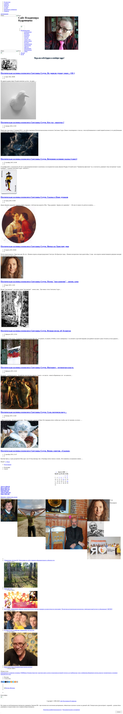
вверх (118, 712)
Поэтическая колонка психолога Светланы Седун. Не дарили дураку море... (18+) (38, 73)
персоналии (27, 45)
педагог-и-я (67, 673)
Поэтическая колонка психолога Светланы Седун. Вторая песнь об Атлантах (36, 331)
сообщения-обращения (87, 673)
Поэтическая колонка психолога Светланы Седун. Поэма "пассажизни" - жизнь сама (39, 281)
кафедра (26, 47)
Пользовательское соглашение (71, 709)
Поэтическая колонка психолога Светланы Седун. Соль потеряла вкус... (34, 412)
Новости (6, 5)
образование (27, 48)
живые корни (28, 41)
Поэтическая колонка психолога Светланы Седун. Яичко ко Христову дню (35, 246)
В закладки (7, 2)
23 (67, 481)
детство (26, 38)
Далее (8, 461)
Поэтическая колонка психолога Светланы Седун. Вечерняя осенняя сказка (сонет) (39, 159)
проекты (26, 36)
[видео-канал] (2, 54)
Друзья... (6, 6)
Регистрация (7, 464)
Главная (6, 3)
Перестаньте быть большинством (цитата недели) (18, 667)
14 (63, 479)
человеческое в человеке (110, 673)
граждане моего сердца (44, 673)
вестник (26, 42)
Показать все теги (6, 674)
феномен (26, 33)
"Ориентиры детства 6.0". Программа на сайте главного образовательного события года (29, 560)
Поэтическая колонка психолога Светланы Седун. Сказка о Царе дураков (34, 197)
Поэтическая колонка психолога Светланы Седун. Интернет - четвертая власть (37, 367)
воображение (28, 32)
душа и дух (27, 39)
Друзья (23, 53)
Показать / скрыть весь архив (9, 497)
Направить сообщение (10, 9)
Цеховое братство (32, 673)
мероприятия (28, 50)
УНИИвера (23, 673)
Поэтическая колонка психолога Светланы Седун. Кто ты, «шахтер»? (32, 122)
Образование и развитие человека (10, 673)
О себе (6, 8)
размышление (28, 44)
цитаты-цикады (98, 673)
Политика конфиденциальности (52, 709)
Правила (6, 11)
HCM (22, 54)
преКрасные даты (75, 673)
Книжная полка (25, 30)
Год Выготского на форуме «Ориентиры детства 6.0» (19, 630)
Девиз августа (8, 588)
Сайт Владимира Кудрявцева (68, 701)
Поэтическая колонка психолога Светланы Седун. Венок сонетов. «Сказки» (35, 451)
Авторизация (4, 14)
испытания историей (57, 673)
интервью (27, 35)
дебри (25, 51)
